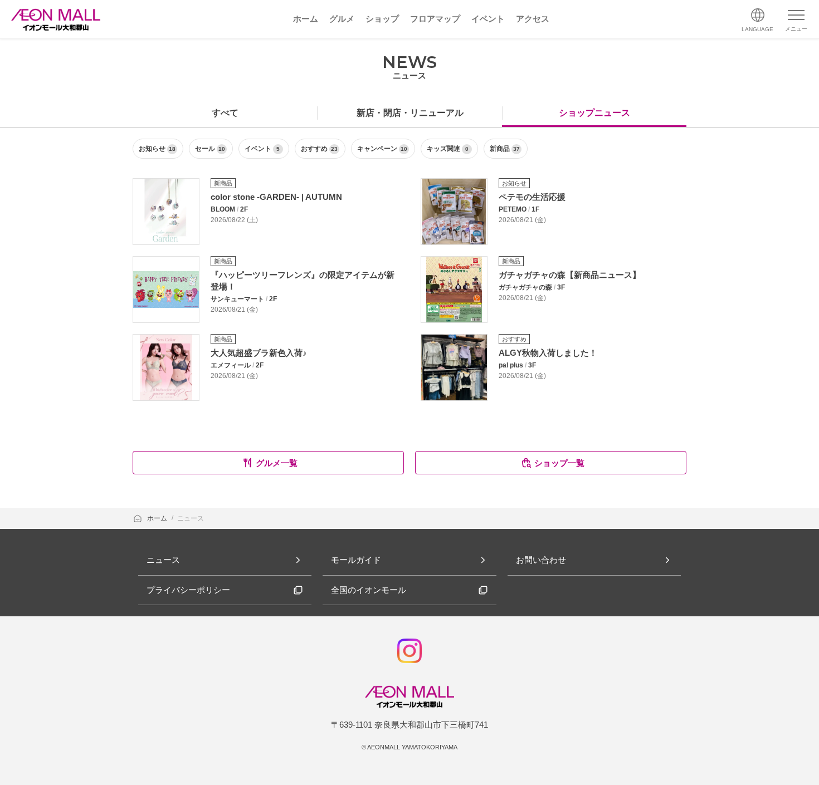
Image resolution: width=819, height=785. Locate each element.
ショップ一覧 (559, 463)
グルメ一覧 (277, 463)
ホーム (158, 518)
